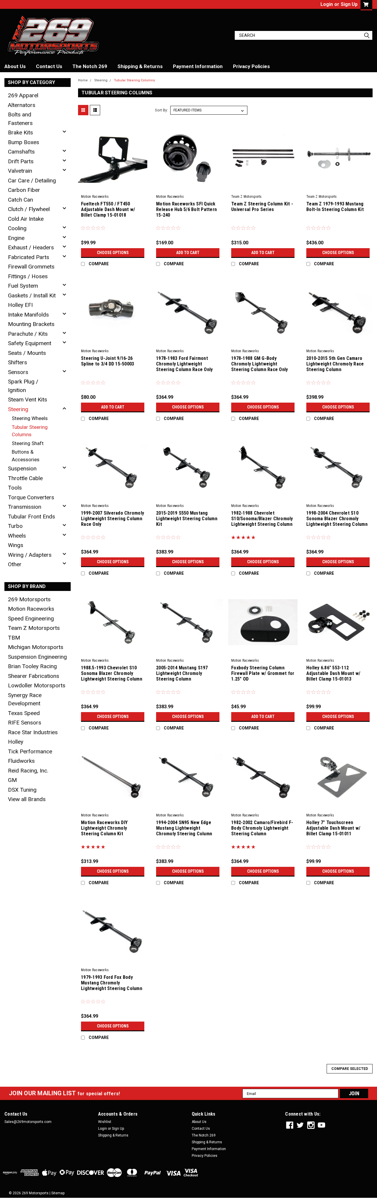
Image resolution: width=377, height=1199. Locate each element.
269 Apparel (23, 95)
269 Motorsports (29, 599)
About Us (15, 66)
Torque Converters (31, 497)
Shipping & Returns (140, 66)
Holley (15, 741)
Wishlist (104, 1122)
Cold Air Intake (26, 218)
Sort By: (161, 110)
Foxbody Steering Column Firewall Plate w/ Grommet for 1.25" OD (262, 673)
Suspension (22, 468)
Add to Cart (187, 252)
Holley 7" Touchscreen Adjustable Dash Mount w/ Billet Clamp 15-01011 (333, 828)
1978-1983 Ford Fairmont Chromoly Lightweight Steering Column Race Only (184, 363)
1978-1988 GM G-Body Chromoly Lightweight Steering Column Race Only (259, 363)
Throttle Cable (25, 478)
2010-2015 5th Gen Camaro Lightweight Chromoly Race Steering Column (335, 363)
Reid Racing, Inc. (28, 770)
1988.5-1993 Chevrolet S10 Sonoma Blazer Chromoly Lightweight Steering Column (111, 673)
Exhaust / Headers (31, 247)
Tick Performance (30, 751)
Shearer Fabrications (33, 676)
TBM (14, 637)
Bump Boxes (23, 142)
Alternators (21, 105)
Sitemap (58, 1193)
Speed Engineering (31, 618)
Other (15, 564)
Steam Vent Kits (27, 399)
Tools (15, 487)
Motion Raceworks (31, 608)
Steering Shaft (28, 443)
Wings (15, 545)
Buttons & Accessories (25, 455)
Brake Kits (20, 132)
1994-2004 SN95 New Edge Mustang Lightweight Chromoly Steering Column (184, 828)
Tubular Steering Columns (30, 431)
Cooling (17, 228)
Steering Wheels (30, 418)
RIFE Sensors (24, 722)
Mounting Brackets (31, 324)
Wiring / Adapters (30, 554)
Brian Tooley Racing (32, 666)
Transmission (24, 506)
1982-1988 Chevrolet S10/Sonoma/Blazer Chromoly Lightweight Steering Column (262, 518)
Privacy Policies (251, 66)
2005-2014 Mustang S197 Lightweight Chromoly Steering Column (182, 673)
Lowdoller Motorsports (36, 685)
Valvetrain (20, 170)
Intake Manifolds (28, 314)
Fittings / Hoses (28, 276)
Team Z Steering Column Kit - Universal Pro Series (262, 206)
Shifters (17, 362)
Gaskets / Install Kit (32, 295)
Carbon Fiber (24, 190)
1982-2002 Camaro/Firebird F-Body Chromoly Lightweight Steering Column (262, 828)
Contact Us (49, 66)
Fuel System (23, 285)
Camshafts (21, 151)
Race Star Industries (33, 732)
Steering (18, 409)
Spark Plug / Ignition (23, 385)
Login (326, 4)
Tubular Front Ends (31, 516)
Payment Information (198, 66)
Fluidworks (21, 760)
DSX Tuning (22, 789)
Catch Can (20, 199)
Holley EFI (20, 305)
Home (83, 80)
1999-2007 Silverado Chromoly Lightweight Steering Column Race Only (112, 518)
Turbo (15, 526)
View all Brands (27, 799)
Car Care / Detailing (32, 180)
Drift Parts (21, 161)
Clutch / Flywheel (29, 209)
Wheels (17, 535)
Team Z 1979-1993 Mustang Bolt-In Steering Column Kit (335, 206)
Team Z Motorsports (34, 628)
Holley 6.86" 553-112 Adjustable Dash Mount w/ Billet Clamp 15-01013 (333, 673)
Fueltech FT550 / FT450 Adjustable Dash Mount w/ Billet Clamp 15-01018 (108, 209)
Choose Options (113, 252)
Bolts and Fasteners (20, 118)
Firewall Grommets (31, 266)
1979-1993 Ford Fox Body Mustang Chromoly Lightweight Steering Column (111, 982)
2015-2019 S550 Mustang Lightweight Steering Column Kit (186, 518)
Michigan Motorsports (35, 647)
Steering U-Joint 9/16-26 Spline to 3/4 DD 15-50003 (107, 361)
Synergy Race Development (25, 699)
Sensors (18, 372)
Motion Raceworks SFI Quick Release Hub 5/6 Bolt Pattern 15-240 (186, 209)
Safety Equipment (29, 343)
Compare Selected (349, 1069)
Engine (16, 238)
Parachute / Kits (28, 333)
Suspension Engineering (37, 656)
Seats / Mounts (27, 353)
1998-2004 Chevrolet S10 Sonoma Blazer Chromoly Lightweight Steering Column (337, 518)
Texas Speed (24, 713)
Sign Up (349, 4)
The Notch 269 (89, 66)
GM (12, 780)
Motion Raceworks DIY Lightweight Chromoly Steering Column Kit (104, 828)
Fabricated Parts (28, 257)
